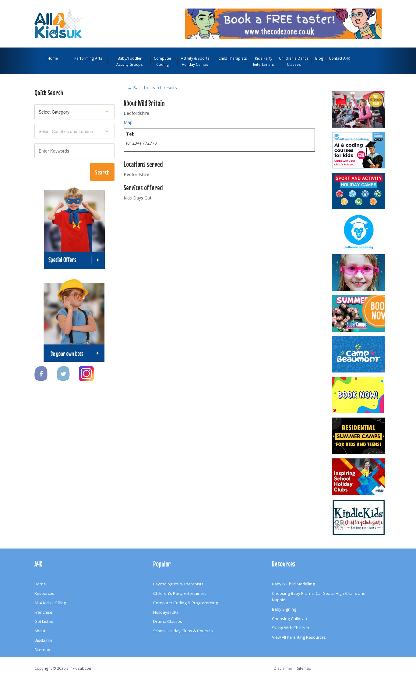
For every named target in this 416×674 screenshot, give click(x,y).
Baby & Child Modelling (293, 584)
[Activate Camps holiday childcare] (359, 191)
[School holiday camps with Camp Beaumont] (359, 354)
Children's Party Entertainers (179, 593)
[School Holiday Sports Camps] (359, 476)
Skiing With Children (290, 627)
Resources (44, 593)
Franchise (43, 612)
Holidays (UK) (165, 612)
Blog (319, 58)
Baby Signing (284, 609)
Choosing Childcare (290, 618)
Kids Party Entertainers (263, 61)
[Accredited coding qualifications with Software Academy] (359, 150)
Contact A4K (339, 58)
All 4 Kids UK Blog (50, 602)
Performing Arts (88, 58)
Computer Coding (162, 61)
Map (128, 122)
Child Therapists (232, 58)
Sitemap (42, 649)
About (39, 630)
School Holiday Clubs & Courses (183, 630)
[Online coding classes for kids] (283, 23)
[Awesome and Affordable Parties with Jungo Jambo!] (359, 395)
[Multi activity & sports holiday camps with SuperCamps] (359, 313)
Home (53, 58)
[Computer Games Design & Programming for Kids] (359, 231)
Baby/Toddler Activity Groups (129, 61)
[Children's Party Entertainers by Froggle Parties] (359, 272)
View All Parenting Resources (299, 637)
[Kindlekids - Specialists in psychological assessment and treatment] (359, 517)
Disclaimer (44, 640)
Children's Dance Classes (293, 61)
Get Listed (43, 621)
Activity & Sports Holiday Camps (195, 61)
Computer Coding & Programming (185, 602)
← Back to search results (152, 87)
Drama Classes (167, 621)
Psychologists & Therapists (178, 584)
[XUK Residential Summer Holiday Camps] (359, 436)
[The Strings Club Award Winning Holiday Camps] (359, 109)
